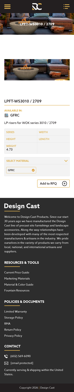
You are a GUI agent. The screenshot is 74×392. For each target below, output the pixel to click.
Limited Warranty (15, 312)
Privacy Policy (13, 336)
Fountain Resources (16, 290)
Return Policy (12, 330)
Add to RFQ (48, 183)
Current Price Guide (16, 272)
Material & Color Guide (18, 285)
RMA (7, 324)
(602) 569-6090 (20, 356)
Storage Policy (13, 318)
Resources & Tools (21, 262)
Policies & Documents (24, 301)
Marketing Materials (17, 279)
